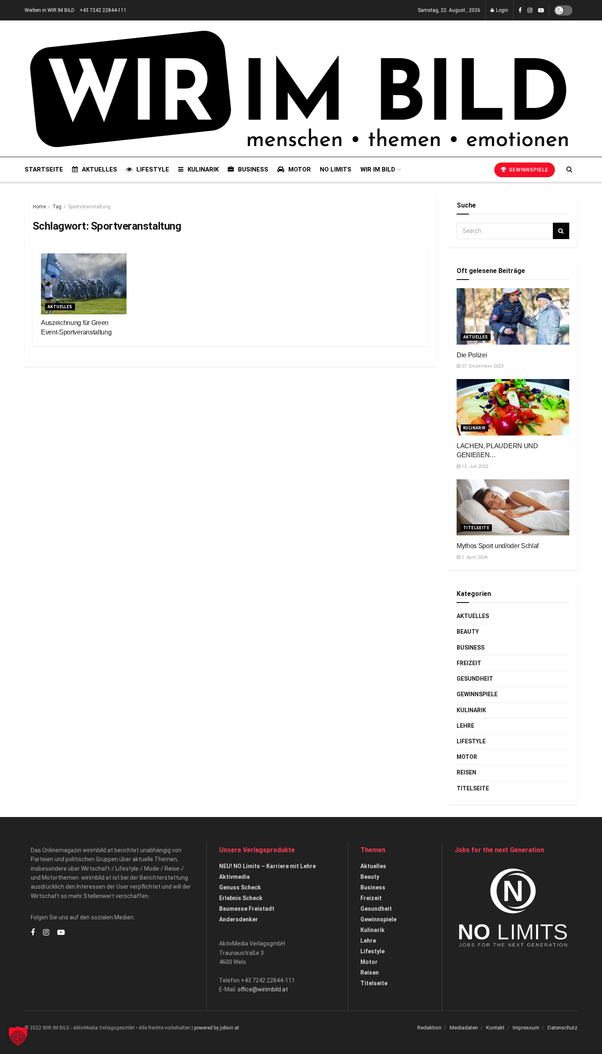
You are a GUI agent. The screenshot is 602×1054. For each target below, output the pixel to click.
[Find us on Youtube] (541, 10)
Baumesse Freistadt (246, 908)
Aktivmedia (234, 876)
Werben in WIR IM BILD (50, 10)
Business (253, 169)
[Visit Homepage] (299, 89)
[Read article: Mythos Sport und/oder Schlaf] (513, 507)
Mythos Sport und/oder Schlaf (498, 545)
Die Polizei (472, 355)
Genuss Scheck (240, 887)
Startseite (44, 169)
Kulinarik (203, 169)
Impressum (526, 1028)
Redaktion (429, 1028)
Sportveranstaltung (89, 207)
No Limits (335, 169)
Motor (299, 169)
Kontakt (495, 1028)
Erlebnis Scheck (241, 898)
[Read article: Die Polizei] (513, 316)
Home (39, 207)
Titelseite (476, 528)
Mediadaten (464, 1028)
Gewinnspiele (527, 170)
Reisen (466, 772)
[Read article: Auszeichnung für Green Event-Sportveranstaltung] (84, 283)
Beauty (468, 631)
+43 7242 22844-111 (103, 10)
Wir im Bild (377, 169)
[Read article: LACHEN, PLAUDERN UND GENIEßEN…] (513, 407)
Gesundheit (475, 678)
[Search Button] (569, 169)
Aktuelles (99, 169)
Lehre (465, 725)
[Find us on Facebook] (520, 10)
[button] (18, 1036)
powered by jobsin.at (216, 1028)
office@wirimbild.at (263, 989)
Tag (56, 207)
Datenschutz (562, 1028)
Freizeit (469, 663)
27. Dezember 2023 (481, 366)
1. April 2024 (473, 557)
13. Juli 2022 (474, 466)
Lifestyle (152, 169)
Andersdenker (238, 919)
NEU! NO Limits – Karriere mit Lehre (267, 866)
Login (501, 10)
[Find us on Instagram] (529, 10)
